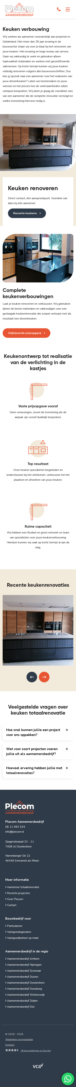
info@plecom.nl (14, 832)
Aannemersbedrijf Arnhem (22, 959)
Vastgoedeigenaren (18, 932)
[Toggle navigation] (68, 10)
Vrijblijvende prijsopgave (24, 333)
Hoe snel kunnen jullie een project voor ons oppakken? (33, 732)
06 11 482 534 (15, 827)
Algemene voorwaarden (19, 1039)
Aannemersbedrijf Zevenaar (23, 971)
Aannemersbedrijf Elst (20, 1007)
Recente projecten (18, 893)
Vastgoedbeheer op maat (22, 938)
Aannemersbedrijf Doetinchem (25, 983)
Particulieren (14, 926)
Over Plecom (14, 899)
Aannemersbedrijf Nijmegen (24, 965)
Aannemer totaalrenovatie (22, 887)
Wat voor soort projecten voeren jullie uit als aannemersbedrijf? (32, 751)
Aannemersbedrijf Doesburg (24, 989)
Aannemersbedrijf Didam (22, 1001)
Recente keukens (25, 213)
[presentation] (32, 677)
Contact (11, 905)
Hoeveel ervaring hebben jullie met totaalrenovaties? (34, 770)
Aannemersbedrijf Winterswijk (25, 995)
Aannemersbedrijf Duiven (22, 977)
